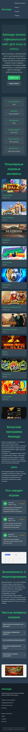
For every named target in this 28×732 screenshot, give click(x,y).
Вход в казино (14, 83)
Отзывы (17, 11)
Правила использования (8, 700)
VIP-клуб (3, 721)
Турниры (3, 719)
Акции (3, 716)
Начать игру (14, 77)
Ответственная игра (7, 705)
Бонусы (17, 7)
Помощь (17, 15)
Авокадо (6, 9)
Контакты (4, 708)
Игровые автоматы (20, 3)
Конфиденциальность (7, 702)
